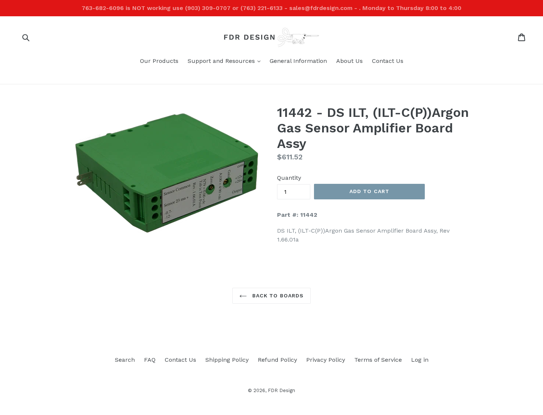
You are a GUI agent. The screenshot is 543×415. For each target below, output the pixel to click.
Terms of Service (378, 359)
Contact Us (387, 60)
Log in (419, 359)
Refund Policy (277, 359)
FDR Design (281, 390)
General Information (298, 60)
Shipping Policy (227, 359)
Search (125, 359)
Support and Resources (226, 60)
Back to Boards (277, 295)
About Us (349, 60)
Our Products (159, 60)
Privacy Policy (325, 359)
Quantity (289, 177)
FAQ (150, 359)
